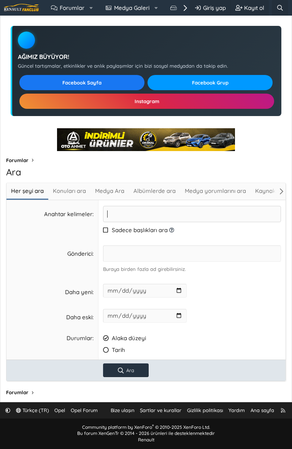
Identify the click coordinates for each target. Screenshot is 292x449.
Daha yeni (78, 292)
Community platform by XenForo (146, 427)
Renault (146, 440)
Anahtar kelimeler (68, 214)
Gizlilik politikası (205, 410)
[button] (91, 8)
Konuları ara (69, 190)
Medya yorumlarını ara (215, 190)
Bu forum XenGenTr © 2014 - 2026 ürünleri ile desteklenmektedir (146, 433)
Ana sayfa (262, 410)
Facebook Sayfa (82, 83)
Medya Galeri (131, 7)
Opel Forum (84, 410)
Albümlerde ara (154, 190)
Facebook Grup (210, 83)
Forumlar (72, 7)
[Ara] (280, 8)
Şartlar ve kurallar (160, 410)
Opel (59, 410)
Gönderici (79, 253)
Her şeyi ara (27, 190)
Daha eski (79, 317)
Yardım (237, 410)
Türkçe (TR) (35, 410)
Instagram (147, 101)
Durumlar (79, 338)
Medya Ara (109, 190)
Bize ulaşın (123, 410)
